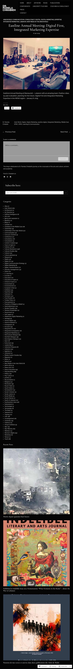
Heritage (7, 318)
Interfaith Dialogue (10, 337)
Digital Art (8, 261)
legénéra (7, 351)
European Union (10, 288)
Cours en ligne (9, 245)
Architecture (8, 210)
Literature (8, 353)
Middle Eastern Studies (12, 355)
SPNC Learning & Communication (29, 124)
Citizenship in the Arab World (14, 230)
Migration (7, 357)
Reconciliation (9, 379)
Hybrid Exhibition (10, 322)
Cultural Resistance (11, 249)
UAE (6, 416)
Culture (7, 253)
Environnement (9, 286)
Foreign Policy (9, 300)
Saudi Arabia (8, 388)
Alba (6, 206)
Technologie (8, 406)
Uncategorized (9, 418)
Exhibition (8, 290)
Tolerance (8, 412)
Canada (7, 224)
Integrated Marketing (11, 21)
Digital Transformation (11, 267)
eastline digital (42, 122)
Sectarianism (9, 390)
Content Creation (10, 243)
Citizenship (8, 228)
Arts (6, 216)
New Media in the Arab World (37, 21)
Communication (18, 19)
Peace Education (10, 369)
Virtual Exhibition (10, 424)
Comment (63, 159)
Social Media (9, 396)
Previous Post (10, 132)
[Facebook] (4, 177)
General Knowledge (11, 310)
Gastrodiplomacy (10, 306)
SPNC (16, 124)
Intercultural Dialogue (11, 335)
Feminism (8, 296)
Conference (8, 237)
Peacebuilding (9, 371)
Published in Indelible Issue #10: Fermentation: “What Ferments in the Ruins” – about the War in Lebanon (36, 590)
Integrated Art (9, 328)
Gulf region (8, 314)
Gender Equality (10, 308)
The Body (8, 410)
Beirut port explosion (11, 218)
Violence (7, 422)
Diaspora (7, 257)
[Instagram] (7, 177)
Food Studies (9, 298)
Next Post (64, 132)
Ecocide (7, 275)
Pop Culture (8, 375)
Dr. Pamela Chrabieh (9, 8)
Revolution (8, 384)
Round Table (8, 386)
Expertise (58, 19)
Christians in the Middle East (13, 226)
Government (8, 312)
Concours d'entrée (10, 234)
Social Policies (9, 398)
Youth (6, 439)
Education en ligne (10, 279)
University (8, 420)
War (6, 427)
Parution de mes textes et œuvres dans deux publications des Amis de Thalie (31, 663)
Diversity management (12, 269)
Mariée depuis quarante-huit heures (16, 517)
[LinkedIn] (10, 177)
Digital (37, 19)
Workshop (8, 435)
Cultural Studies (10, 251)
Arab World (7, 19)
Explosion (8, 294)
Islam (6, 341)
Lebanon (23, 21)
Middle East (65, 122)
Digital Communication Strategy (15, 263)
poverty (7, 377)
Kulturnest (8, 343)
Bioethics (7, 220)
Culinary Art (8, 247)
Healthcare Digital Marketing (13, 316)
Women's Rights (10, 433)
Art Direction (8, 212)
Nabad (7, 361)
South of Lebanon (10, 400)
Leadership (8, 345)
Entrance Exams (10, 281)
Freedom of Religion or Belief (14, 304)
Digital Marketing (47, 19)
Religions (7, 382)
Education (8, 277)
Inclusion (7, 326)
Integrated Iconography (12, 330)
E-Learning (8, 273)
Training (7, 414)
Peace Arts (8, 367)
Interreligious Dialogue (11, 339)
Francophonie (9, 302)
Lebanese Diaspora (11, 347)
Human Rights (9, 320)
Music (6, 359)
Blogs (6, 222)
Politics (7, 373)
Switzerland (8, 404)
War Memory (9, 428)
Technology (8, 408)
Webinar (7, 431)
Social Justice (9, 394)
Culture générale (10, 255)
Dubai (6, 271)
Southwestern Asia (10, 402)
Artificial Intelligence (11, 214)
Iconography (8, 324)
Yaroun (7, 437)
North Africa (8, 365)
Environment (8, 284)
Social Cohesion (9, 392)
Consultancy (30, 19)
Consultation (8, 241)
